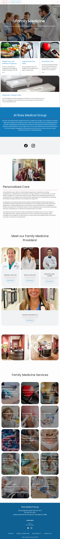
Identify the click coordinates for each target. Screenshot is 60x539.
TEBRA (36, 537)
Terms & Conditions (22, 533)
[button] (57, 2)
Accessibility (36, 533)
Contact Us (48, 533)
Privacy (10, 533)
